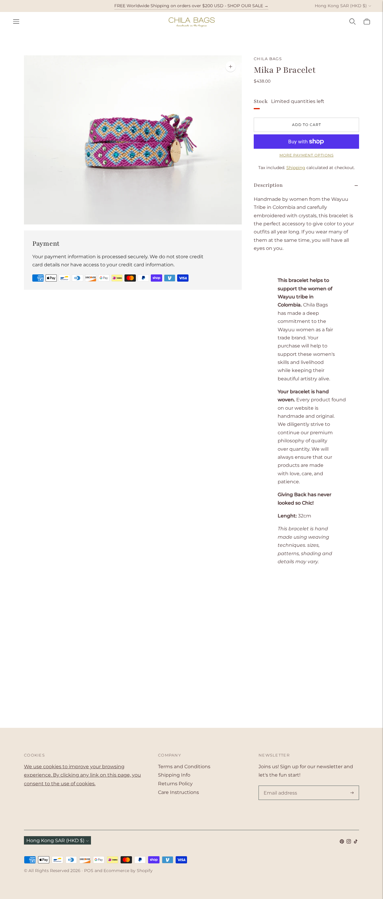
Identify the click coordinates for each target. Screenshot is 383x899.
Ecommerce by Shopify (128, 870)
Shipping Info (174, 775)
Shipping (295, 167)
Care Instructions (178, 792)
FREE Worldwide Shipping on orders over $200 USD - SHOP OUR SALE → (191, 5)
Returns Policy (175, 783)
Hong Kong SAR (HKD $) (341, 5)
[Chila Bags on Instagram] (348, 842)
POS (88, 870)
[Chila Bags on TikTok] (355, 842)
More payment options (306, 155)
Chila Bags (268, 58)
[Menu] (16, 21)
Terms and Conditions (184, 766)
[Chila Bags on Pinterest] (342, 842)
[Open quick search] (352, 21)
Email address (279, 786)
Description (268, 185)
